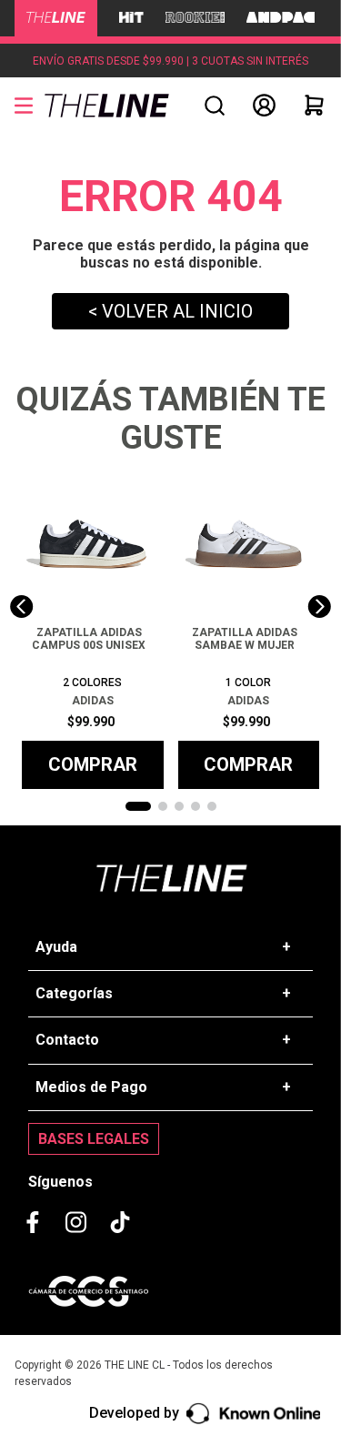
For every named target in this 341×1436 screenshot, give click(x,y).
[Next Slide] (319, 606)
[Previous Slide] (21, 606)
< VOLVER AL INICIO (170, 311)
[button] (214, 105)
